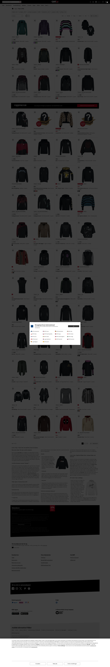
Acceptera (38, 663)
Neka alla (55, 663)
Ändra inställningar (72, 663)
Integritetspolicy (34, 647)
